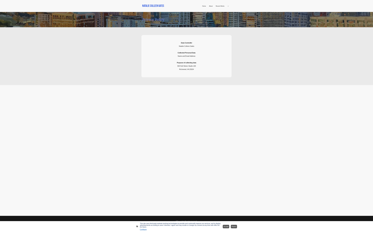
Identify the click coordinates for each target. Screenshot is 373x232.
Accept (226, 226)
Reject (234, 226)
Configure (143, 229)
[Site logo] (156, 9)
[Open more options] (228, 6)
